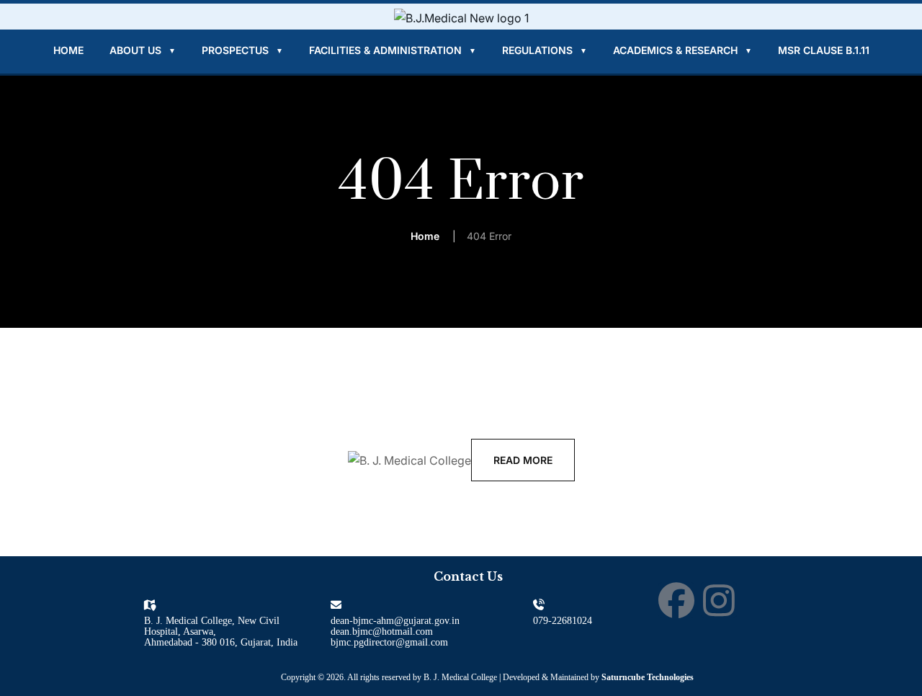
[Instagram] (719, 600)
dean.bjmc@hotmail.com (382, 631)
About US (142, 50)
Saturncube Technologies (647, 677)
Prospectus (242, 50)
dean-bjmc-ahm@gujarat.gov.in (395, 620)
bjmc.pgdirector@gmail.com (389, 642)
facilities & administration (392, 50)
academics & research (682, 50)
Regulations (544, 50)
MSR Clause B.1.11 (823, 50)
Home (68, 50)
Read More (522, 460)
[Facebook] (676, 600)
